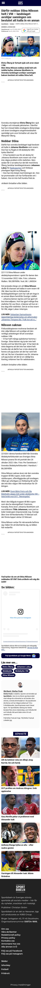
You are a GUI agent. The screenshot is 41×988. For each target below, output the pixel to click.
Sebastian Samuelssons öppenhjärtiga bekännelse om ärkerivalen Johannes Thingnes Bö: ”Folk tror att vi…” (19, 317)
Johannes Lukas (24, 667)
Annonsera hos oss (10, 944)
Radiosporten (16, 168)
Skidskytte (7, 671)
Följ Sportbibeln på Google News (18, 656)
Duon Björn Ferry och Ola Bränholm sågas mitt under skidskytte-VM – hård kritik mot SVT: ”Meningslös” (20, 494)
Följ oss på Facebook (11, 951)
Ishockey (5, 965)
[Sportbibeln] (20, 3)
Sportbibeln (4, 24)
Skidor (12, 24)
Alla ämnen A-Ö (9, 947)
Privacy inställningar (20, 985)
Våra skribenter (9, 932)
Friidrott (5, 973)
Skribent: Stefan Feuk (8, 27)
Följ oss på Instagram (12, 954)
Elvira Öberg (8, 667)
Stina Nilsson (8, 675)
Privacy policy (8, 938)
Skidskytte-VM (21, 671)
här (19, 718)
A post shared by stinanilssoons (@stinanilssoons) (20, 641)
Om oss (5, 929)
